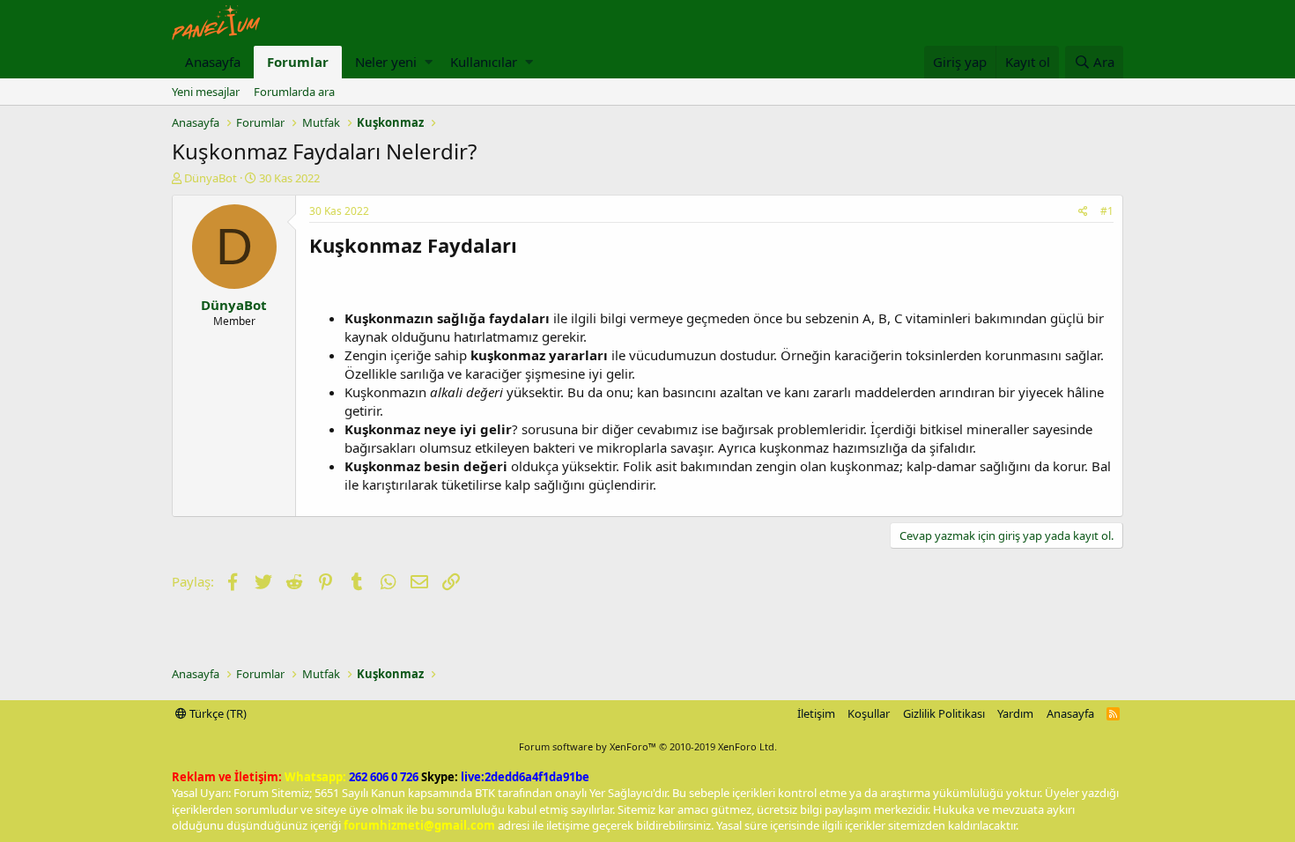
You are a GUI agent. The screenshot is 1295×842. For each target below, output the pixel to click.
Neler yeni (386, 61)
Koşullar (868, 713)
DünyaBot (210, 178)
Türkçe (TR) (217, 713)
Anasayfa (212, 61)
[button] (428, 62)
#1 (1107, 210)
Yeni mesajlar (206, 92)
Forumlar (298, 61)
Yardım (1015, 713)
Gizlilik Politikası (944, 713)
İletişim (816, 713)
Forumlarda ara (294, 92)
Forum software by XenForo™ (648, 746)
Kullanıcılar (483, 61)
